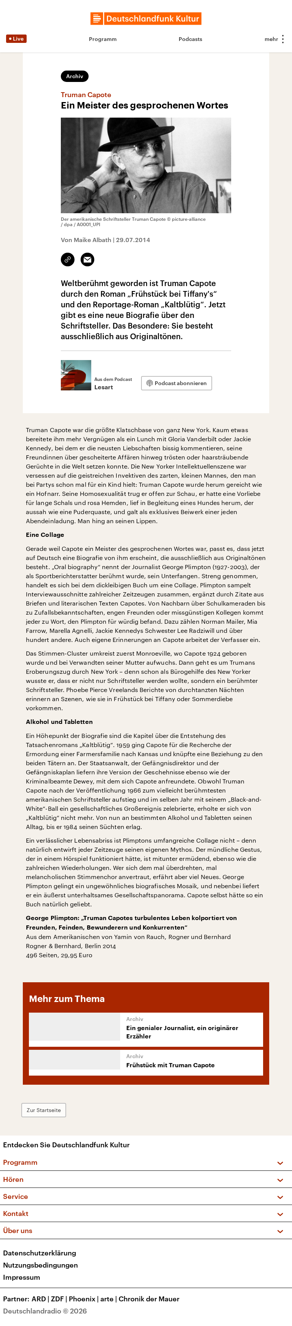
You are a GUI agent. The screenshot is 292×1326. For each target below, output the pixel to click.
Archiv (74, 76)
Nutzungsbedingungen (40, 1265)
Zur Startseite (44, 1110)
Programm (103, 39)
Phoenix (84, 1299)
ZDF (59, 1299)
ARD (40, 1299)
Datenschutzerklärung (39, 1253)
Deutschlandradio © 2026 (45, 1311)
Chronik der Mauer (149, 1299)
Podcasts (190, 39)
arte (108, 1299)
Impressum (21, 1277)
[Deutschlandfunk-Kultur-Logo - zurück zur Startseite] (146, 18)
